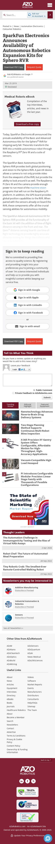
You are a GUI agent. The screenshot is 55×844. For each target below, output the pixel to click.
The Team (32, 710)
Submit (47, 397)
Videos (31, 677)
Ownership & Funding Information (17, 751)
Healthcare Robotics (16, 710)
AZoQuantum (34, 649)
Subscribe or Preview (24, 590)
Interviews (11, 691)
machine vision (38, 187)
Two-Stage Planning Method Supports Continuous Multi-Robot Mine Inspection (35, 429)
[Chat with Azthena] (48, 838)
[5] (10, 477)
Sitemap (31, 706)
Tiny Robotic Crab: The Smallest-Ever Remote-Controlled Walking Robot (24, 568)
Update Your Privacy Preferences (29, 835)
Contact (10, 728)
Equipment (12, 688)
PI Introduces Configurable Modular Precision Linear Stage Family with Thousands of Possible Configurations (37, 479)
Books (9, 702)
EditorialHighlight (27, 405)
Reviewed (12, 86)
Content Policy (13, 745)
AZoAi (30, 653)
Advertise (11, 732)
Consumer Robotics (12, 29)
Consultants (33, 699)
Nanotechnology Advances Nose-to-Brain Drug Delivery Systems (37, 414)
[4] (10, 464)
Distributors (33, 695)
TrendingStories (10, 405)
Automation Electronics (32, 26)
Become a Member (16, 717)
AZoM (9, 645)
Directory (11, 695)
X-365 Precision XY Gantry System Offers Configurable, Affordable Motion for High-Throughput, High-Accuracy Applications (36, 447)
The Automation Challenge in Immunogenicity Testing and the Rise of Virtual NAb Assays (26, 540)
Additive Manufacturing (26, 587)
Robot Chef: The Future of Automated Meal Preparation (25, 555)
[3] (10, 443)
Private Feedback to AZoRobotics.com (33, 393)
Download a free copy (27, 124)
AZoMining (12, 664)
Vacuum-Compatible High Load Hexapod (36, 461)
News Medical (34, 656)
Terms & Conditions (16, 735)
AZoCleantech (13, 653)
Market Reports (35, 684)
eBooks (10, 699)
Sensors (19, 614)
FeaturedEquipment (44, 405)
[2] (10, 428)
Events (31, 688)
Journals (11, 706)
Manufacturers (35, 691)
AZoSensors (33, 645)
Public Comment (44, 390)
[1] (10, 415)
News (16, 26)
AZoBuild (11, 660)
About (9, 677)
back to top (45, 760)
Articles (10, 684)
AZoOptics (11, 656)
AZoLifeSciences (35, 660)
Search (10, 721)
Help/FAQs (32, 702)
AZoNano (11, 649)
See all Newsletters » (13, 628)
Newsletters (12, 724)
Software (32, 681)
